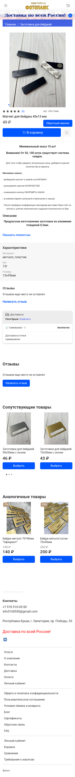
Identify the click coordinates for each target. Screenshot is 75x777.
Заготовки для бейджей (36, 24)
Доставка (10, 671)
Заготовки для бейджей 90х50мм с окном (18, 450)
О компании (12, 658)
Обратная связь (14, 724)
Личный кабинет (15, 683)
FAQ (6, 730)
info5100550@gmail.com (20, 611)
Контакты (10, 664)
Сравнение (11, 753)
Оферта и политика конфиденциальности (31, 693)
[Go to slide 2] (6, 104)
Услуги (8, 652)
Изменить (25, 319)
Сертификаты (13, 718)
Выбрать (19, 465)
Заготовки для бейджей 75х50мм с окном (56, 450)
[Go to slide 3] (8, 104)
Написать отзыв (16, 383)
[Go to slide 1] (4, 104)
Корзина (9, 747)
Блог (7, 712)
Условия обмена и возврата (22, 705)
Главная (10, 24)
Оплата (9, 677)
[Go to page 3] (11, 474)
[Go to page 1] (6, 474)
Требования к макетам (19, 759)
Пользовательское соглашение (24, 699)
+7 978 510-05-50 (15, 607)
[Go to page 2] (9, 474)
